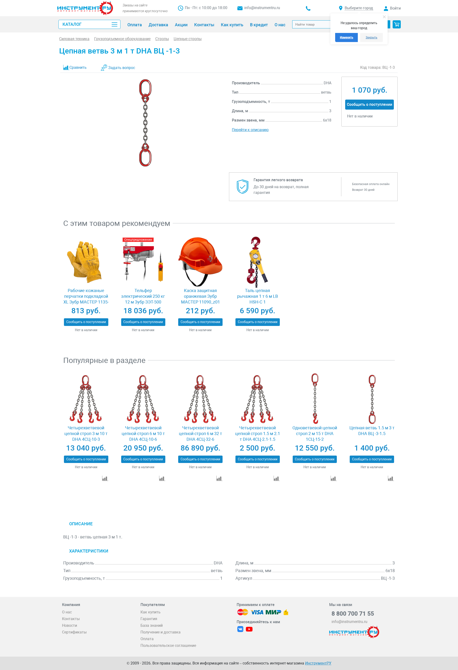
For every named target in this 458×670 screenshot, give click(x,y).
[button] (397, 24)
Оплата (147, 639)
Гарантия (149, 619)
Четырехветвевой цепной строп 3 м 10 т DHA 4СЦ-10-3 (86, 433)
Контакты (71, 619)
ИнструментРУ (318, 663)
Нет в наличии (86, 330)
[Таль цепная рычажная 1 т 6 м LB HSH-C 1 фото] (257, 262)
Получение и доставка (161, 632)
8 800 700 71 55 (353, 613)
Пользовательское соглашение (168, 645)
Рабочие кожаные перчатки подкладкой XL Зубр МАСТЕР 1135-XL (86, 299)
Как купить (151, 612)
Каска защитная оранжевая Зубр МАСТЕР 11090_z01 (200, 296)
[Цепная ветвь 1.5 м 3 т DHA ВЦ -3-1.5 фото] (372, 399)
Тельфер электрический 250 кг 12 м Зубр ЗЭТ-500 (143, 296)
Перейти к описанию (250, 130)
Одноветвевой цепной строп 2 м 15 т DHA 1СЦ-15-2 (314, 433)
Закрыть (371, 37)
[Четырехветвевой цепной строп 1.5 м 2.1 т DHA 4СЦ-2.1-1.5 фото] (257, 399)
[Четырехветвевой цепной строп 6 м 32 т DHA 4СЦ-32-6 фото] (200, 399)
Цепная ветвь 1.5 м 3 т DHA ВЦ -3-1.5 (372, 430)
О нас (67, 612)
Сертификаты (74, 632)
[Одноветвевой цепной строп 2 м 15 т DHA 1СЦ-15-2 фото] (315, 399)
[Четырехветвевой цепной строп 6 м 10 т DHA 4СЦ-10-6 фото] (143, 399)
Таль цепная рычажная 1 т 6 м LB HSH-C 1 (257, 296)
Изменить (346, 37)
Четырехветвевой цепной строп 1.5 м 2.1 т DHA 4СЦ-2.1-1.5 (257, 433)
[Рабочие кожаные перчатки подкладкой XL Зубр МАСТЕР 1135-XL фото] (86, 262)
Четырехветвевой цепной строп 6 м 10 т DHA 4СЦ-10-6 (143, 433)
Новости (69, 625)
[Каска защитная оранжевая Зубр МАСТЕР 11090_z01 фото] (200, 262)
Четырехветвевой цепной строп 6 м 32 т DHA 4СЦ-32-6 (200, 433)
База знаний (152, 625)
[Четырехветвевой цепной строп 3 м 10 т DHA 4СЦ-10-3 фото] (86, 399)
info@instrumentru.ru (262, 7)
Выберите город (359, 8)
